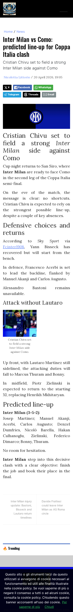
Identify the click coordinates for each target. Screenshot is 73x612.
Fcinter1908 (13, 246)
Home (8, 31)
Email (51, 94)
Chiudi (49, 607)
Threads (33, 94)
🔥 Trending (11, 548)
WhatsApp (44, 87)
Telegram (13, 94)
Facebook (24, 87)
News (21, 31)
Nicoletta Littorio (17, 77)
